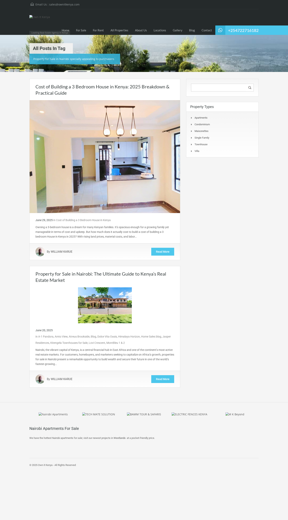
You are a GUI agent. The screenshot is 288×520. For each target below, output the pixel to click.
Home (65, 30)
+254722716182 (243, 30)
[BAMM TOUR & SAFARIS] (144, 414)
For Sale (81, 30)
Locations (160, 30)
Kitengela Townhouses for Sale (69, 342)
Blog (192, 30)
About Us (141, 30)
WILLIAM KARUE (61, 251)
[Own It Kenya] (43, 24)
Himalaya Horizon (129, 336)
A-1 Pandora (45, 336)
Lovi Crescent (97, 342)
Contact (207, 30)
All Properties (119, 30)
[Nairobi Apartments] (53, 414)
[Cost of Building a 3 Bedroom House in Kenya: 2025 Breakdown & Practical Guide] (105, 156)
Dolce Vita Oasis (107, 336)
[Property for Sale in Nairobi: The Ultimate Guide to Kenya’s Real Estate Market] (105, 305)
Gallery (177, 30)
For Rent (98, 30)
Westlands (120, 438)
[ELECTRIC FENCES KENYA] (189, 414)
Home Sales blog (151, 336)
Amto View (61, 336)
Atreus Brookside (79, 336)
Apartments (201, 117)
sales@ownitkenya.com (64, 4)
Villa (197, 151)
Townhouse (201, 144)
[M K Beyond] (235, 414)
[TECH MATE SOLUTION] (98, 414)
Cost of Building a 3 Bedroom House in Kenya (83, 220)
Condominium (202, 124)
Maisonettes (201, 131)
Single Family (202, 137)
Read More (162, 251)
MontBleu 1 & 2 (115, 342)
